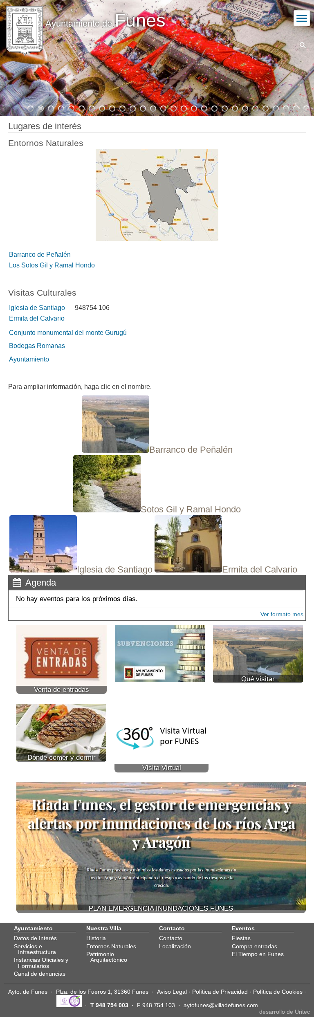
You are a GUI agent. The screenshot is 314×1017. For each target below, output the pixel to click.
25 (275, 107)
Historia (96, 938)
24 (265, 107)
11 (132, 107)
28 (306, 107)
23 (255, 107)
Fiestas (241, 938)
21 (234, 107)
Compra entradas (254, 946)
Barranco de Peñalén (40, 254)
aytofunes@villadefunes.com (221, 1005)
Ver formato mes (281, 614)
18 (204, 107)
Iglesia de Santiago (37, 307)
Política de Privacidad (220, 991)
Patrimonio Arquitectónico (106, 957)
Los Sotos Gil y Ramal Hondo (52, 265)
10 (122, 107)
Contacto (170, 938)
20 (224, 107)
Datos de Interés (35, 938)
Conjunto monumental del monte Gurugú (68, 332)
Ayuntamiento (29, 359)
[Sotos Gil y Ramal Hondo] (157, 510)
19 (214, 107)
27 (296, 107)
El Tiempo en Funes (258, 954)
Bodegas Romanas (37, 345)
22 (244, 107)
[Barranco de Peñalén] (157, 450)
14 (163, 107)
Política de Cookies (278, 991)
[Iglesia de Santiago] (81, 570)
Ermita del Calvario (37, 318)
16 (183, 107)
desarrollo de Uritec (284, 1011)
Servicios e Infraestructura (35, 949)
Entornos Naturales (111, 946)
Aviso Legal (172, 991)
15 (173, 107)
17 (193, 107)
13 (152, 107)
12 (142, 107)
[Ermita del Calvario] (226, 570)
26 (285, 107)
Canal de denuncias (39, 973)
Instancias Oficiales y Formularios (41, 962)
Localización (175, 946)
